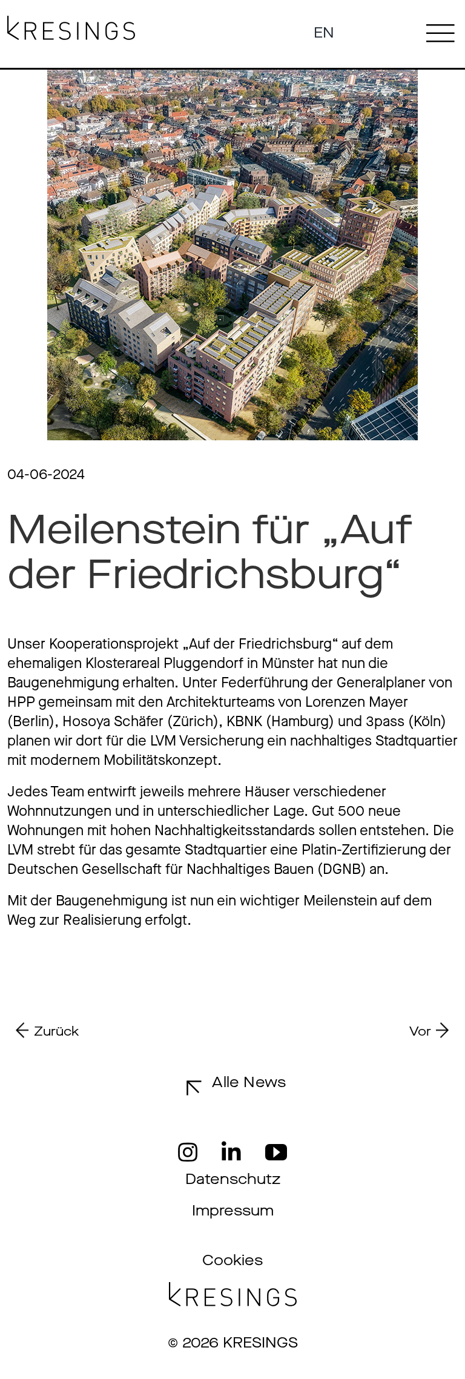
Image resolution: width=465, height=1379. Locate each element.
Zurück (56, 1031)
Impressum (233, 1210)
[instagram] (187, 1152)
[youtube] (276, 1152)
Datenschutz (232, 1179)
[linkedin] (231, 1152)
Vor (420, 1031)
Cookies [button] (232, 1260)
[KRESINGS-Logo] (71, 23)
